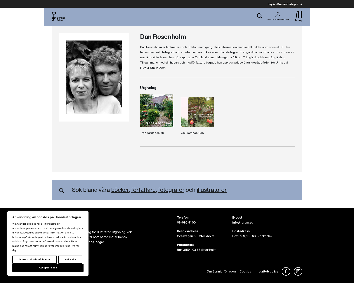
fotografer (171, 190)
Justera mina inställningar (35, 259)
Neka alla (70, 259)
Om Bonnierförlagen (221, 271)
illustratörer (212, 190)
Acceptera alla (48, 267)
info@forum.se (242, 222)
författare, (144, 190)
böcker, (120, 190)
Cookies (245, 271)
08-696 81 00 (186, 222)
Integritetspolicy (266, 271)
